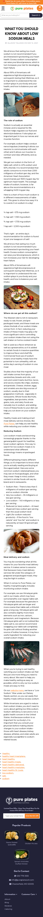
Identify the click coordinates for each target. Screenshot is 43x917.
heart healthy (8, 759)
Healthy (5, 753)
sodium (5, 779)
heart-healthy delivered (13, 765)
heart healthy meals (11, 762)
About (7, 899)
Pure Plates (9, 424)
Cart (40, 9)
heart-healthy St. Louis (12, 770)
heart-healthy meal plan (13, 767)
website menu (17, 690)
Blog (7, 902)
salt (4, 776)
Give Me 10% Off (32, 816)
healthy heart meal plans (13, 756)
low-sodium (7, 773)
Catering (8, 909)
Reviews (8, 906)
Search (35, 15)
